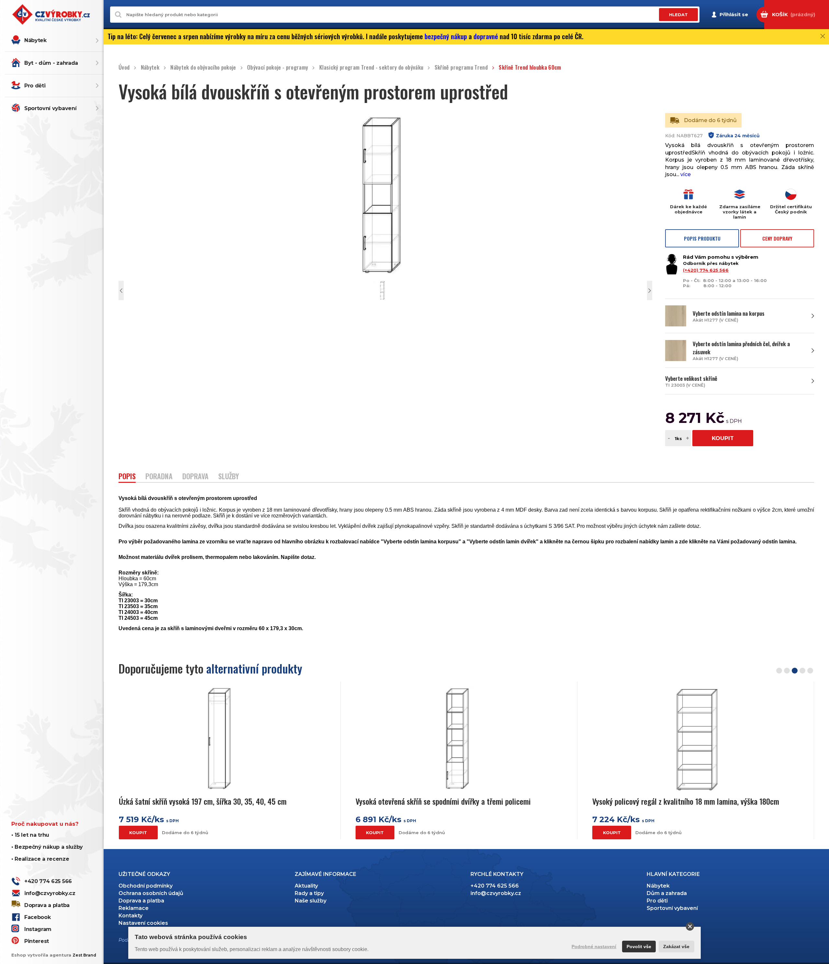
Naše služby (310, 901)
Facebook (37, 917)
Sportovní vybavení (50, 108)
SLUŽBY (228, 476)
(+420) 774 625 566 (706, 270)
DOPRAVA (195, 476)
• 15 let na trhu (30, 835)
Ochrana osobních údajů (151, 893)
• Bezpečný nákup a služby (47, 847)
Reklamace (134, 908)
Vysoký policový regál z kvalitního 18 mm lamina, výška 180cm (685, 801)
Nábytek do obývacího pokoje (203, 67)
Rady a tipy (309, 893)
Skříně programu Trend (461, 67)
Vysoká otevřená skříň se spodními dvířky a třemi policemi (443, 801)
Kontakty (130, 916)
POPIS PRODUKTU (702, 238)
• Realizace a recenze (40, 859)
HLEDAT (678, 14)
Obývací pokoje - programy (277, 67)
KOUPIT (723, 438)
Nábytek (35, 40)
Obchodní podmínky (146, 886)
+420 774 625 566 (48, 881)
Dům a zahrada (667, 893)
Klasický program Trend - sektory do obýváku (371, 67)
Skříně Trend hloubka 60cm (530, 67)
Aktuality (306, 886)
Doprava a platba (47, 905)
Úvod (124, 67)
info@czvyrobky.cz (49, 893)
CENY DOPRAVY (777, 238)
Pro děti (34, 86)
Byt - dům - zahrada (51, 63)
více (685, 174)
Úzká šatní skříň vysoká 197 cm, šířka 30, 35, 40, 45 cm (203, 801)
